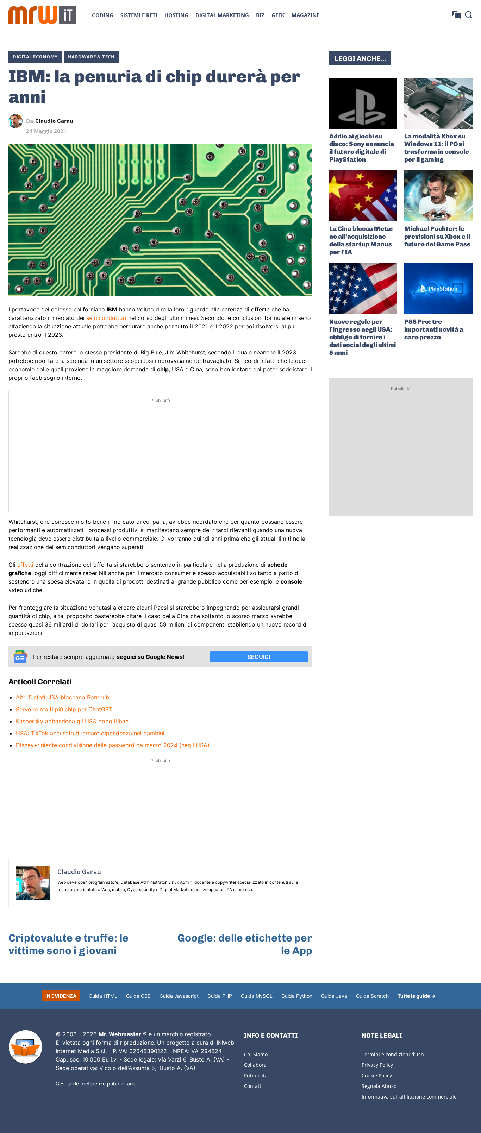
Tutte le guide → (417, 996)
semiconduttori (106, 317)
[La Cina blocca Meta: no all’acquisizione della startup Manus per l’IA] (363, 195)
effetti (25, 564)
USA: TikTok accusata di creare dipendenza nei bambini (90, 733)
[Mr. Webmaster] (25, 1047)
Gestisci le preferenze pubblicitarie (96, 1084)
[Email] (305, 121)
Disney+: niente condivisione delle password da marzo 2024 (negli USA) (113, 745)
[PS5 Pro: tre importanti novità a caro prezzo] (438, 288)
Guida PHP (219, 996)
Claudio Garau (54, 121)
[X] (240, 121)
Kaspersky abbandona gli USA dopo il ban (72, 721)
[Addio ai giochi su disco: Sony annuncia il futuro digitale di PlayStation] (363, 103)
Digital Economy (35, 56)
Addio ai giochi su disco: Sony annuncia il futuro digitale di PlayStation (361, 147)
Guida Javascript (179, 996)
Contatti (253, 1086)
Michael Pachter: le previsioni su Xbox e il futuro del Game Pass (437, 236)
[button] (468, 14)
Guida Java (334, 996)
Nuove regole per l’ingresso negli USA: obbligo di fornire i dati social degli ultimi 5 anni (362, 337)
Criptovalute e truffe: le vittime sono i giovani (68, 944)
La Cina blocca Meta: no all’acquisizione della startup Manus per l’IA (361, 240)
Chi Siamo (256, 1054)
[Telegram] (289, 121)
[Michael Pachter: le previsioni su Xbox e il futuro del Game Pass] (438, 195)
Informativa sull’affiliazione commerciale (409, 1096)
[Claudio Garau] (17, 121)
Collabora (255, 1065)
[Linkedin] (257, 121)
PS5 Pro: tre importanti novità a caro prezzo (433, 329)
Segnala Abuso (379, 1086)
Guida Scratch (372, 996)
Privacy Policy (377, 1065)
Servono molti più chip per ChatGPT (64, 709)
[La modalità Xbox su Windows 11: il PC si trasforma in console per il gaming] (438, 103)
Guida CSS (138, 996)
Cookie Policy (377, 1075)
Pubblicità (256, 1075)
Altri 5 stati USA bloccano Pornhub (62, 697)
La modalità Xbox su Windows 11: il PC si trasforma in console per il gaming (436, 147)
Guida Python (296, 996)
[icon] (456, 15)
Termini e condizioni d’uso (393, 1054)
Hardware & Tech (91, 56)
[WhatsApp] (273, 121)
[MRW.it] (42, 15)
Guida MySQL (257, 996)
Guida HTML (103, 996)
